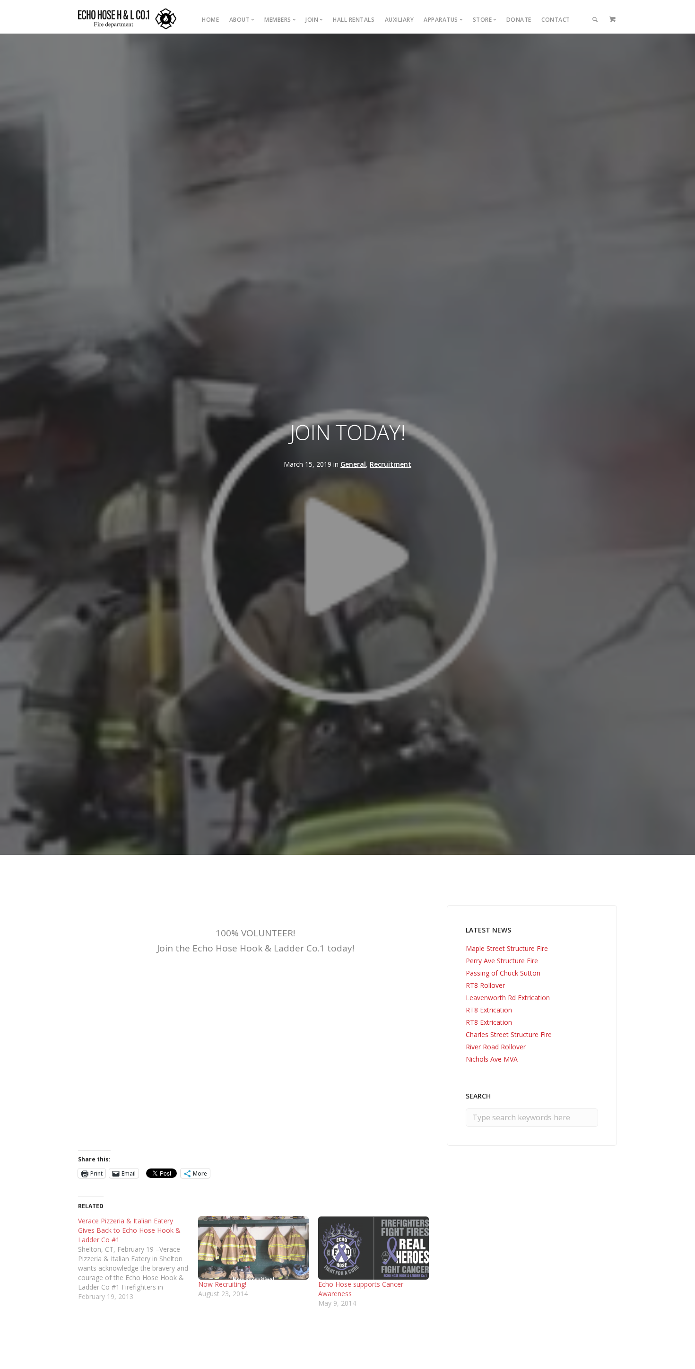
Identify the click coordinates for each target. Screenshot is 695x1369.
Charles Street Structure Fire (509, 1034)
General (353, 464)
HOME (210, 20)
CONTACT (555, 20)
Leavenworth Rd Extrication (508, 997)
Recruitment (390, 464)
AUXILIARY (399, 20)
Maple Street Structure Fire (507, 948)
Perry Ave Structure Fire (502, 960)
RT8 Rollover (485, 985)
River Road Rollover (496, 1046)
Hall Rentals (353, 20)
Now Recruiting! (222, 1284)
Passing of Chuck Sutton (503, 972)
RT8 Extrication (489, 1009)
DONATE (518, 20)
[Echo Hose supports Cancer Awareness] (373, 1248)
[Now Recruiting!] (253, 1248)
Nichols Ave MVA (492, 1059)
